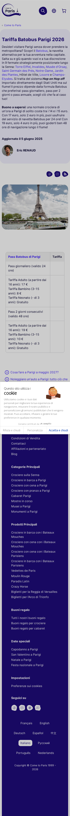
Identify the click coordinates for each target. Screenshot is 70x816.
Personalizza (35, 430)
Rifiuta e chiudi (11, 430)
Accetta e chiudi (58, 430)
